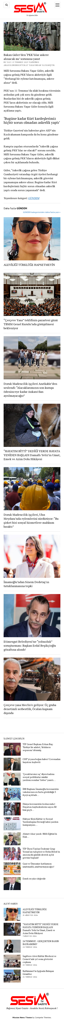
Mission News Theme (22, 1017)
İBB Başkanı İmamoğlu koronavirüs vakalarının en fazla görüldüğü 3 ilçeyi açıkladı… (41, 792)
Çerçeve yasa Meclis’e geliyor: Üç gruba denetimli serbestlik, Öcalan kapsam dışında (30, 709)
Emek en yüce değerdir (34, 878)
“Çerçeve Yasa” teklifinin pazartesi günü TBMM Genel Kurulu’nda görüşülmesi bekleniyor (31, 324)
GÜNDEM (33, 198)
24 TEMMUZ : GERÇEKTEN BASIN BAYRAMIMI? (41, 943)
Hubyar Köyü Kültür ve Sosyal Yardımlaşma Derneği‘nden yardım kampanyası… (40, 821)
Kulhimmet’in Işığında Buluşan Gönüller (38, 973)
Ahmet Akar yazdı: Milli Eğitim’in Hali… (40, 835)
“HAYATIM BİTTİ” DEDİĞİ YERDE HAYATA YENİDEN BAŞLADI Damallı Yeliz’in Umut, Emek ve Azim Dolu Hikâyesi (32, 455)
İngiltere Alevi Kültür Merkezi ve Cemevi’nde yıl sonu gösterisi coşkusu (39, 959)
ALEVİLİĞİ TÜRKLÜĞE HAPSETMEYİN (29, 265)
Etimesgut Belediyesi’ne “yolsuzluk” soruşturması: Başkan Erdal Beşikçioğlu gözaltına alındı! (30, 645)
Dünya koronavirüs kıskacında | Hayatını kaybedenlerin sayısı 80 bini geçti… (39, 806)
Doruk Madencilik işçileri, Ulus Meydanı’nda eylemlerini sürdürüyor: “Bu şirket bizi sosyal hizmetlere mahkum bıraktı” (31, 521)
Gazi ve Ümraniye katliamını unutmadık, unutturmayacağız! (38, 865)
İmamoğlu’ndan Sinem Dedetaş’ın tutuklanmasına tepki (26, 584)
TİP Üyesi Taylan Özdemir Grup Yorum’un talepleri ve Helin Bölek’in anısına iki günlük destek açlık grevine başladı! (41, 853)
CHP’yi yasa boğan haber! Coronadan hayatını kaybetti (41, 761)
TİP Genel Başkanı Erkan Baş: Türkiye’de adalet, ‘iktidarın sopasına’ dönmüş (38, 747)
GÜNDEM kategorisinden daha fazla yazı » (41, 212)
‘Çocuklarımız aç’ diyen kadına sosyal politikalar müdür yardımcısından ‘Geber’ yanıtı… (39, 777)
